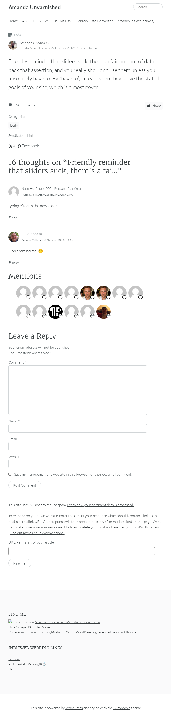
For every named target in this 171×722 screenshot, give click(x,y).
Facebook (30, 145)
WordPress (74, 708)
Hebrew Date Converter (94, 21)
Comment (17, 362)
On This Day (61, 21)
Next (11, 669)
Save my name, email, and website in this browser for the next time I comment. (73, 474)
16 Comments (24, 105)
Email (13, 439)
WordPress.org (86, 632)
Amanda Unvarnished (34, 7)
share (156, 106)
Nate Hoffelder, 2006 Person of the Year (51, 188)
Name (14, 421)
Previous (14, 659)
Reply (15, 217)
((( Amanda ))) (31, 233)
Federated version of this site (116, 632)
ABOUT (28, 21)
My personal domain (22, 632)
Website (14, 456)
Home (13, 21)
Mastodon (58, 632)
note (18, 34)
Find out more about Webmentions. (37, 533)
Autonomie (121, 708)
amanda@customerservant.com (78, 622)
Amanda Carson (46, 622)
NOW (43, 21)
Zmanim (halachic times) (135, 21)
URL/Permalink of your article (31, 542)
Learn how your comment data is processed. (100, 505)
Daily (14, 125)
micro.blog (44, 632)
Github (70, 632)
